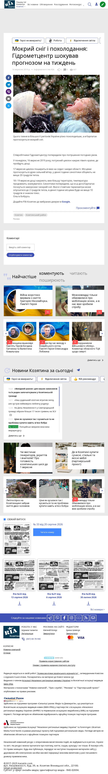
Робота (58, 40)
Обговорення (46, 4)
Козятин (19, 215)
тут (72, 677)
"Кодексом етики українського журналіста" (58, 673)
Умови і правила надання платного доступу (54, 665)
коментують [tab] (51, 273)
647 (73, 69)
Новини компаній (11, 649)
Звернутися (49, 633)
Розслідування (61, 4)
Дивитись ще (95, 360)
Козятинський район (36, 215)
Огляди (6, 653)
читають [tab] (78, 273)
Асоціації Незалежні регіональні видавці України (46, 680)
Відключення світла (84, 40)
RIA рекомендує (87, 378)
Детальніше (27, 633)
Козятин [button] (20, 6)
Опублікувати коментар (20, 255)
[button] (78, 370)
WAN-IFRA (8, 684)
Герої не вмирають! (30, 40)
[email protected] (13, 768)
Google (66, 201)
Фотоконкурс (75, 4)
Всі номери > (98, 609)
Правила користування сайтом (54, 661)
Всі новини (33, 4)
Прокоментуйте (88, 208)
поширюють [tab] (52, 280)
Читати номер (47, 532)
